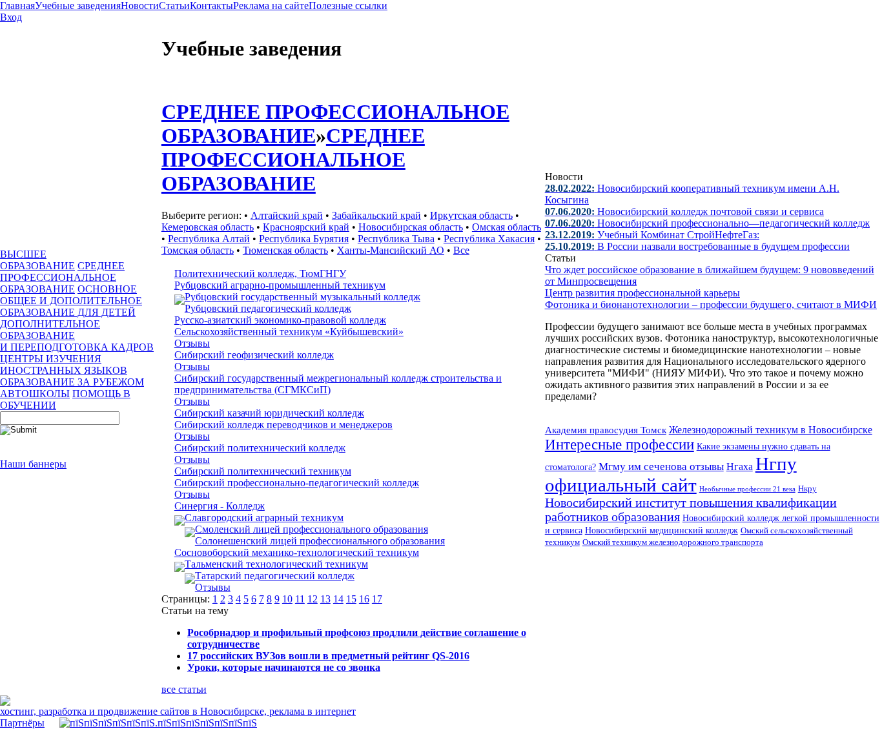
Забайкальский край (376, 215)
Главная (17, 5)
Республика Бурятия (304, 238)
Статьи (174, 5)
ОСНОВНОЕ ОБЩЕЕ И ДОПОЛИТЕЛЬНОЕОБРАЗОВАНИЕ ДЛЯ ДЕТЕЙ (71, 300)
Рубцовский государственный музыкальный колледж (302, 296)
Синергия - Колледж (219, 505)
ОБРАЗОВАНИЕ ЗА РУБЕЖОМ (72, 381)
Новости (140, 5)
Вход (11, 17)
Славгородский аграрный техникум (264, 517)
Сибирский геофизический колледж (254, 354)
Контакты (211, 5)
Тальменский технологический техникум (276, 564)
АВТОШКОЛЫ (35, 393)
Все (461, 250)
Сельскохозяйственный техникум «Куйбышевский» (289, 331)
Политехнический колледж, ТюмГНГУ (260, 273)
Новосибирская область (410, 226)
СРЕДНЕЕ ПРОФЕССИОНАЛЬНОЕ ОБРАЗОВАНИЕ (62, 277)
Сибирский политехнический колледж (259, 447)
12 (312, 598)
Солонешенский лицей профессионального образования (320, 540)
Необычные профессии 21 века (747, 489)
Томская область (197, 250)
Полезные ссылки (348, 5)
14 (338, 598)
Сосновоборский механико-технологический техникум (296, 552)
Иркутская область (471, 215)
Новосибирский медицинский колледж (661, 530)
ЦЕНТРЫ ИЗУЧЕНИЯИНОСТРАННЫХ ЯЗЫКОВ (63, 364)
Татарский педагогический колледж (274, 575)
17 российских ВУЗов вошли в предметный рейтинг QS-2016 (328, 655)
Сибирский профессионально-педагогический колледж (296, 482)
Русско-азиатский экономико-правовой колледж (280, 319)
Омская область (506, 226)
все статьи (184, 689)
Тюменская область (285, 250)
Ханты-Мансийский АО (390, 250)
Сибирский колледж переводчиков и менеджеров (283, 424)
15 (351, 598)
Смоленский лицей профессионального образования (311, 529)
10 (287, 598)
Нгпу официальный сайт (671, 474)
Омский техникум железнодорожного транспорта (672, 542)
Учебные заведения (78, 5)
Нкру (807, 488)
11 (300, 598)
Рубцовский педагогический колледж (268, 308)
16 (364, 598)
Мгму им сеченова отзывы (661, 466)
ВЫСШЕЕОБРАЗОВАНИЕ (37, 260)
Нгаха (739, 466)
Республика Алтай (209, 238)
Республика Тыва (396, 238)
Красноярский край (306, 226)
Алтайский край (287, 215)
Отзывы (192, 343)
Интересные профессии (619, 444)
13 (325, 598)
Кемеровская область (207, 226)
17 (377, 598)
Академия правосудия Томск (605, 430)
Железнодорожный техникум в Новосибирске (770, 429)
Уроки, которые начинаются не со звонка (283, 667)
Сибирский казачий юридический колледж (269, 412)
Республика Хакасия (489, 238)
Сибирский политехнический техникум (262, 471)
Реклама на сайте (271, 5)
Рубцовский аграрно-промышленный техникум (279, 285)
